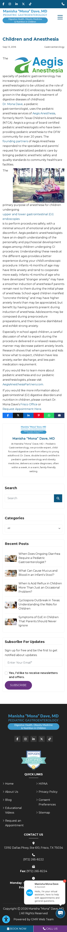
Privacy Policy (48, 791)
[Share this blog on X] (18, 415)
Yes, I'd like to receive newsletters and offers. (33, 675)
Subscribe (18, 685)
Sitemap (44, 812)
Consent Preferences (47, 802)
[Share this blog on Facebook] (8, 415)
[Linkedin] (16, 4)
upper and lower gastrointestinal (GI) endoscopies (28, 217)
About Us (11, 791)
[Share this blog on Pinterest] (39, 415)
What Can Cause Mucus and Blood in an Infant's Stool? (38, 572)
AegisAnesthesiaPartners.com (23, 384)
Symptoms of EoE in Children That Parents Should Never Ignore (39, 621)
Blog (8, 799)
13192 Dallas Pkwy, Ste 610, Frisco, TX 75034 (33, 847)
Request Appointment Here (22, 409)
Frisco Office (28, 404)
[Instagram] (10, 4)
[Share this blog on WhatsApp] (49, 415)
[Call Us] (63, 4)
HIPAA (43, 783)
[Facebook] (3, 4)
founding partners (15, 141)
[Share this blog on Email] (59, 415)
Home (9, 783)
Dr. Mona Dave (13, 104)
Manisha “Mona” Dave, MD (33, 438)
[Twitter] (23, 4)
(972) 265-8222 (33, 859)
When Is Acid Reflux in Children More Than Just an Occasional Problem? (40, 587)
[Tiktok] (30, 4)
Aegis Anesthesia (43, 113)
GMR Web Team (42, 919)
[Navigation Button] (60, 17)
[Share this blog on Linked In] (28, 415)
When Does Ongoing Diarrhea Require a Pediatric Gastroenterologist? (39, 558)
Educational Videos (13, 810)
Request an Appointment (14, 823)
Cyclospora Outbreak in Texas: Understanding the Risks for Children (39, 604)
